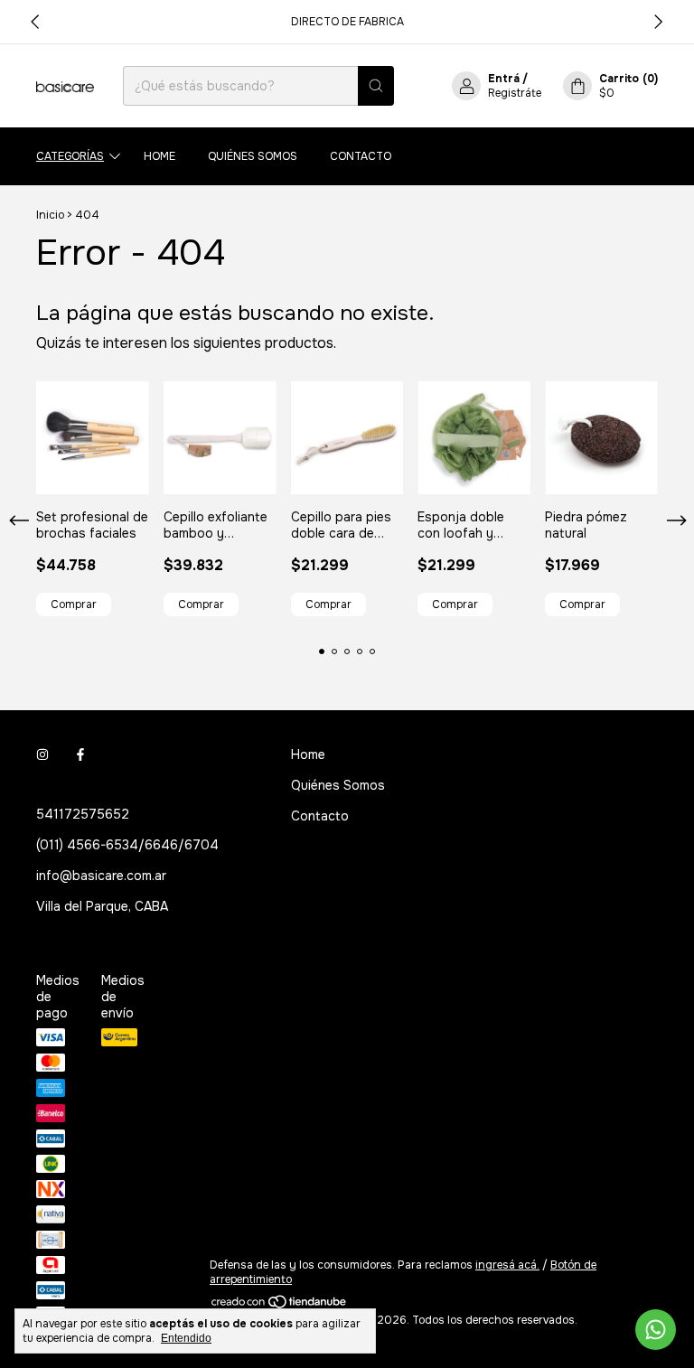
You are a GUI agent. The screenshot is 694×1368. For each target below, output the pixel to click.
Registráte (514, 93)
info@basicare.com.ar (101, 875)
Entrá (504, 78)
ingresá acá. (507, 1265)
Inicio (50, 215)
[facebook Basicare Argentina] (80, 754)
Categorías (70, 156)
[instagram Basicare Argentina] (42, 754)
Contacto (360, 156)
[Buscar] (376, 86)
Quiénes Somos (252, 156)
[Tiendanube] (280, 1305)
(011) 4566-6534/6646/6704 (127, 845)
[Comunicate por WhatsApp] (655, 1329)
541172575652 (82, 814)
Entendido (186, 1338)
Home (159, 156)
